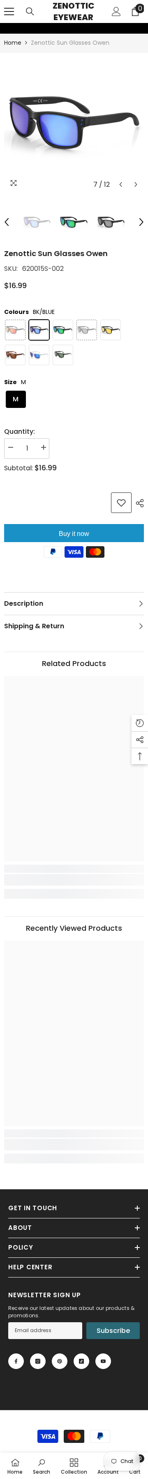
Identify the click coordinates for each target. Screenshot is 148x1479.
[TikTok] (81, 1361)
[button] (120, 184)
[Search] (30, 11)
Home (12, 43)
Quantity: (19, 431)
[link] (5, 28)
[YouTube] (103, 1361)
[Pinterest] (59, 1361)
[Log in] (116, 11)
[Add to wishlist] (121, 502)
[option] (74, 122)
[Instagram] (38, 1361)
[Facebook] (16, 1361)
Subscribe (113, 1330)
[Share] (138, 503)
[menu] (9, 11)
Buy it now (74, 533)
